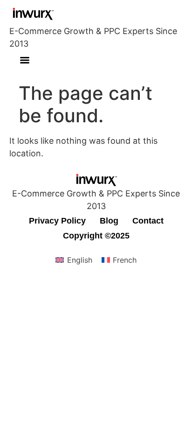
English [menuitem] (79, 260)
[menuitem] (73, 260)
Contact (148, 220)
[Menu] (24, 60)
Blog (109, 220)
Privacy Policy (57, 220)
